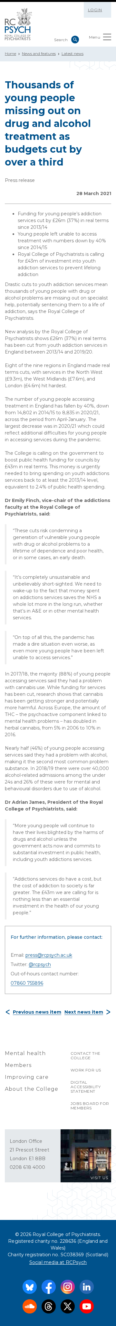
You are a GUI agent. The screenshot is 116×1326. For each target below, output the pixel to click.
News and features (39, 53)
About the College (31, 1089)
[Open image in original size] (18, 24)
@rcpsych (40, 964)
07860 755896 (27, 983)
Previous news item (37, 1012)
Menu (94, 37)
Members (18, 1065)
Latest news (72, 53)
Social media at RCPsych (58, 1262)
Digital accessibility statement (86, 1087)
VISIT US (99, 1177)
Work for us (86, 1070)
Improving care (27, 1077)
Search (75, 39)
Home (10, 53)
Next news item (83, 1012)
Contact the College (85, 1055)
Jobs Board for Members (90, 1105)
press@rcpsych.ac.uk (48, 955)
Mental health (25, 1053)
